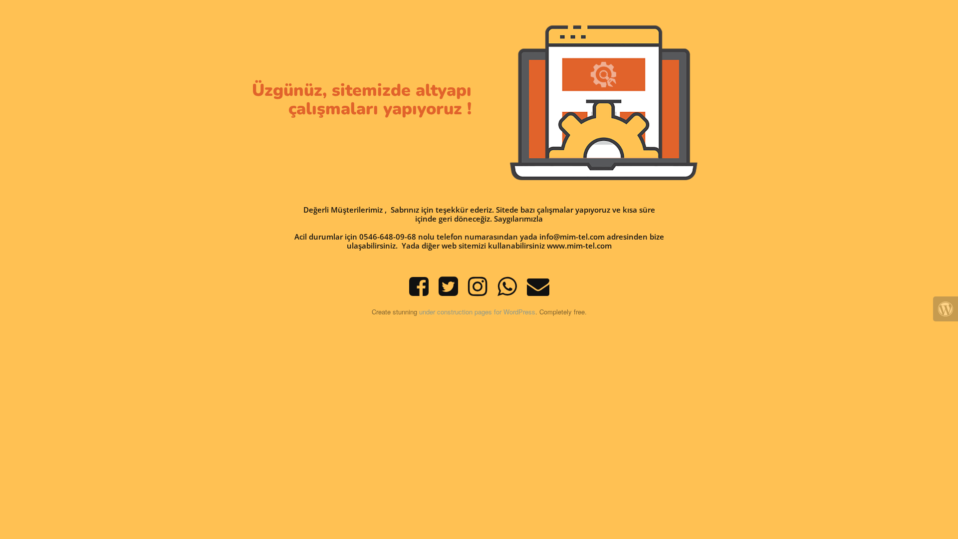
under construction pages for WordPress (477, 311)
